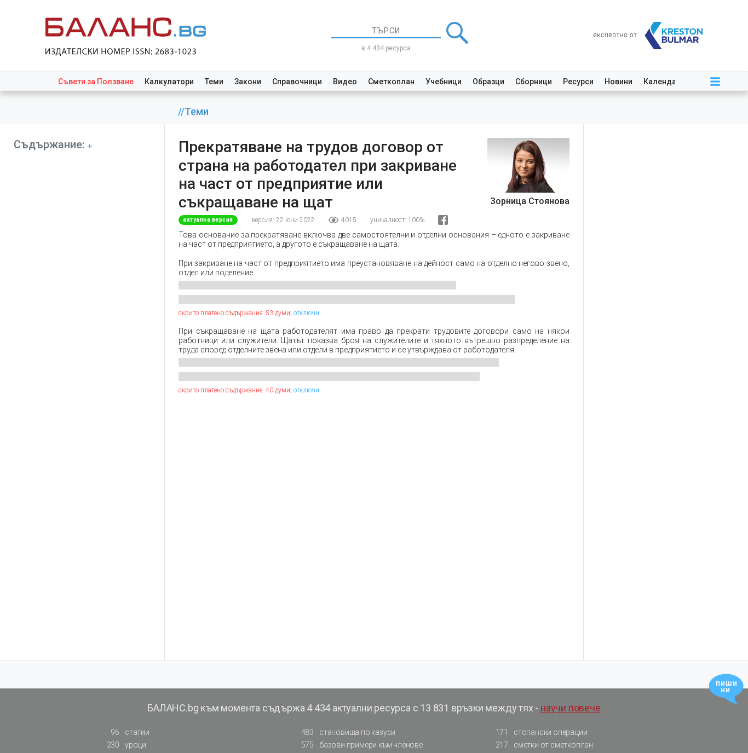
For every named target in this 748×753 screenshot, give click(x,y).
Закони (247, 81)
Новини (618, 81)
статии (130, 732)
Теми (214, 81)
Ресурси (578, 81)
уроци (126, 744)
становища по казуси (348, 732)
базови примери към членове (362, 744)
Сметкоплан (391, 81)
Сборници (533, 81)
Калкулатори (169, 81)
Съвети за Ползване (96, 81)
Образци (488, 81)
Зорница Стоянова (529, 201)
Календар (662, 81)
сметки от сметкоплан (544, 744)
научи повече (570, 708)
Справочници (297, 81)
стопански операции (542, 732)
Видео (345, 81)
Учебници (443, 81)
